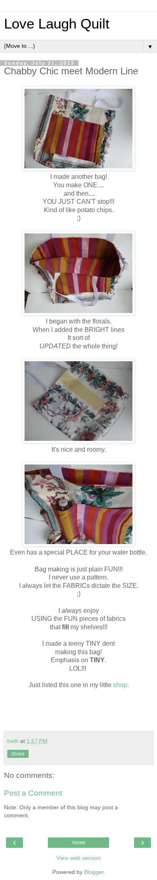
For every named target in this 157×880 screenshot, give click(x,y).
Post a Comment (33, 793)
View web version (78, 858)
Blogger (93, 872)
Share (18, 754)
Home (78, 842)
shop (120, 684)
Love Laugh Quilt (56, 23)
